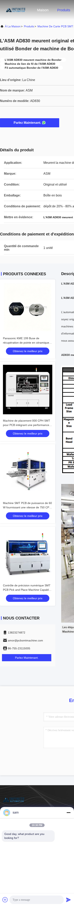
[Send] (68, 899)
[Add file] (5, 899)
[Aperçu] (16, 9)
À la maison (13, 26)
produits (29, 26)
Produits (63, 10)
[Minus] (68, 812)
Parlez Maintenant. (27, 122)
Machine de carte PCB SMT (55, 26)
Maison (43, 10)
